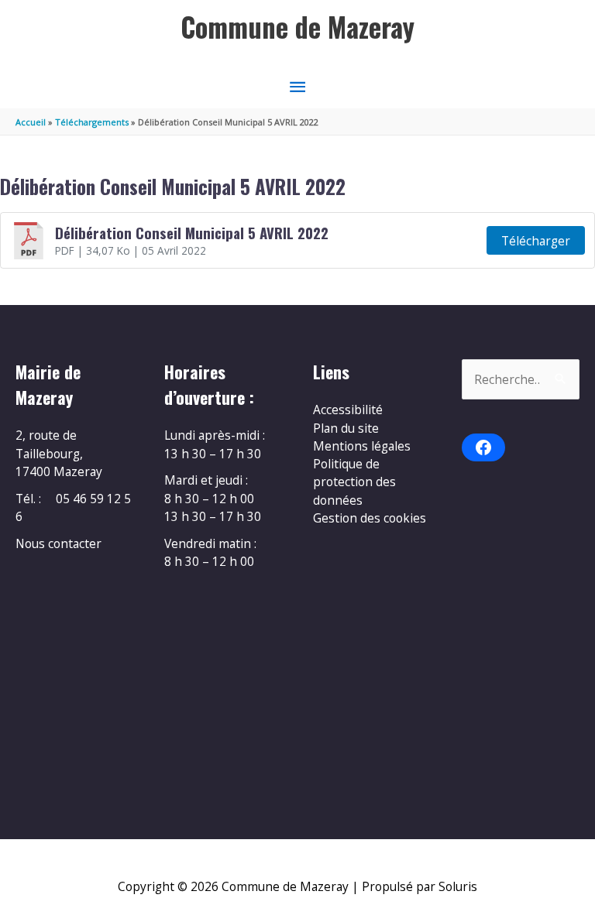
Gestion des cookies (369, 517)
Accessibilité (348, 409)
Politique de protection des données (354, 482)
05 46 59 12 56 (73, 507)
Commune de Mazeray (297, 26)
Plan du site (346, 428)
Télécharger (535, 240)
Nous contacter (58, 543)
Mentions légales (362, 445)
